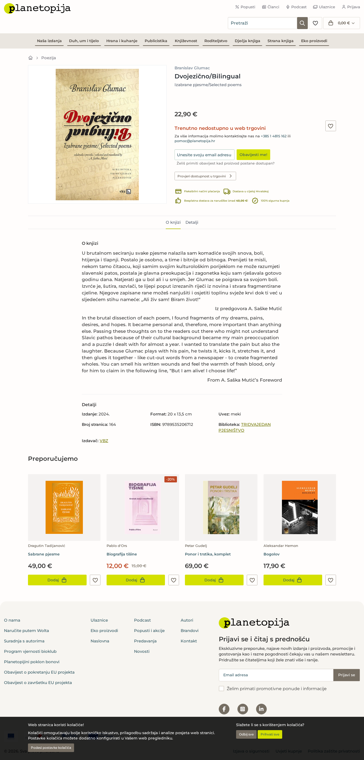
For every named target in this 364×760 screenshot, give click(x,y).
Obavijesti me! (253, 154)
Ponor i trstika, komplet (208, 554)
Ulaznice (327, 7)
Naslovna (100, 640)
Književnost (186, 40)
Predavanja (145, 640)
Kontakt (189, 640)
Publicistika (156, 40)
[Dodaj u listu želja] (330, 126)
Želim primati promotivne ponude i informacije (277, 688)
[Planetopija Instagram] (242, 709)
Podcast (299, 7)
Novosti (141, 651)
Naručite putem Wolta (26, 630)
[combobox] (262, 23)
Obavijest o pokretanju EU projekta (39, 672)
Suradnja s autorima (24, 640)
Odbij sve (246, 734)
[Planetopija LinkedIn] (261, 709)
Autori (187, 620)
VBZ (104, 440)
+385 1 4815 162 (273, 136)
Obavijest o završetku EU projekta (38, 682)
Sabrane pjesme (44, 554)
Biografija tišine (122, 554)
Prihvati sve (270, 734)
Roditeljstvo (215, 40)
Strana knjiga (281, 40)
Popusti (248, 7)
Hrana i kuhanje (121, 40)
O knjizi (173, 222)
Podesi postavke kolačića (51, 748)
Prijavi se (346, 675)
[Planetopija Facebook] (224, 709)
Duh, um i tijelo (84, 40)
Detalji (191, 222)
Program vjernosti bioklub (30, 651)
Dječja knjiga (247, 40)
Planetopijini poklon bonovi (31, 661)
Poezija (48, 57)
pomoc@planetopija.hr (195, 141)
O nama (12, 620)
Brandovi (190, 630)
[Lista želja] (315, 23)
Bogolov (272, 554)
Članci (273, 7)
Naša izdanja (49, 40)
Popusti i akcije (149, 630)
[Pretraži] (302, 23)
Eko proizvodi (314, 40)
